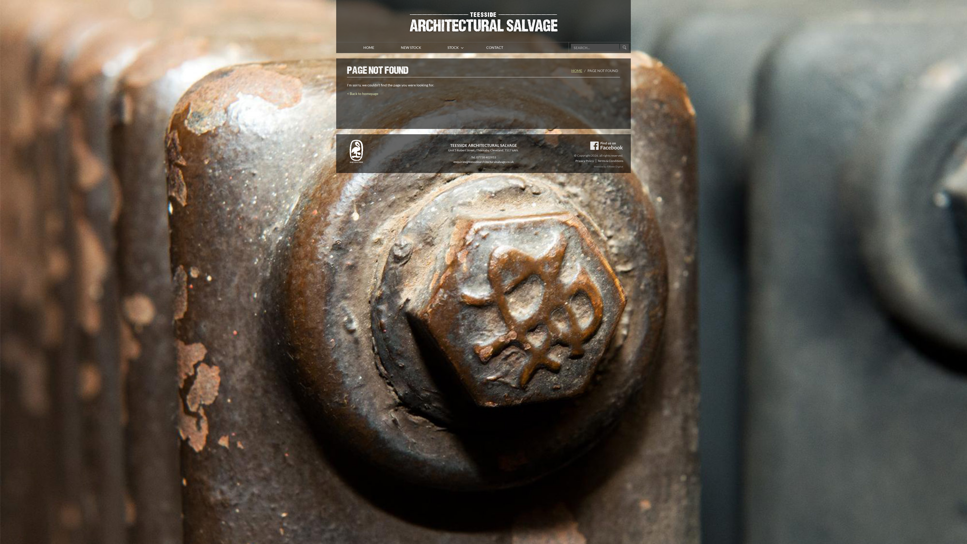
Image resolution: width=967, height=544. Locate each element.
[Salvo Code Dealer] (356, 151)
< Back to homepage (362, 93)
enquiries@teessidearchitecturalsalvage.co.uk (484, 162)
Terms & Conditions (610, 161)
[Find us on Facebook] (606, 145)
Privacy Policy (584, 161)
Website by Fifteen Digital (608, 166)
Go (624, 48)
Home (576, 71)
